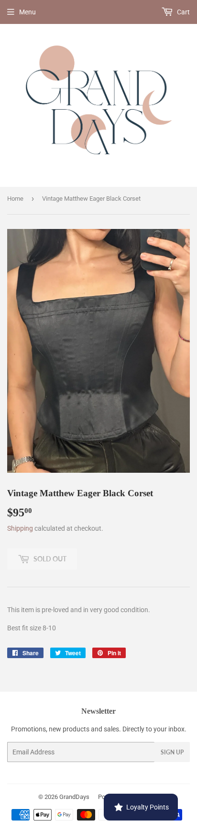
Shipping (20, 528)
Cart (182, 12)
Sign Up (172, 752)
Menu (27, 12)
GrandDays (74, 796)
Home (15, 198)
